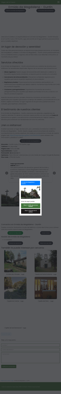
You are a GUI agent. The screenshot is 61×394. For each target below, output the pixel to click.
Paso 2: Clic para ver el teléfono (31, 211)
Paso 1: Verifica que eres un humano (31, 205)
